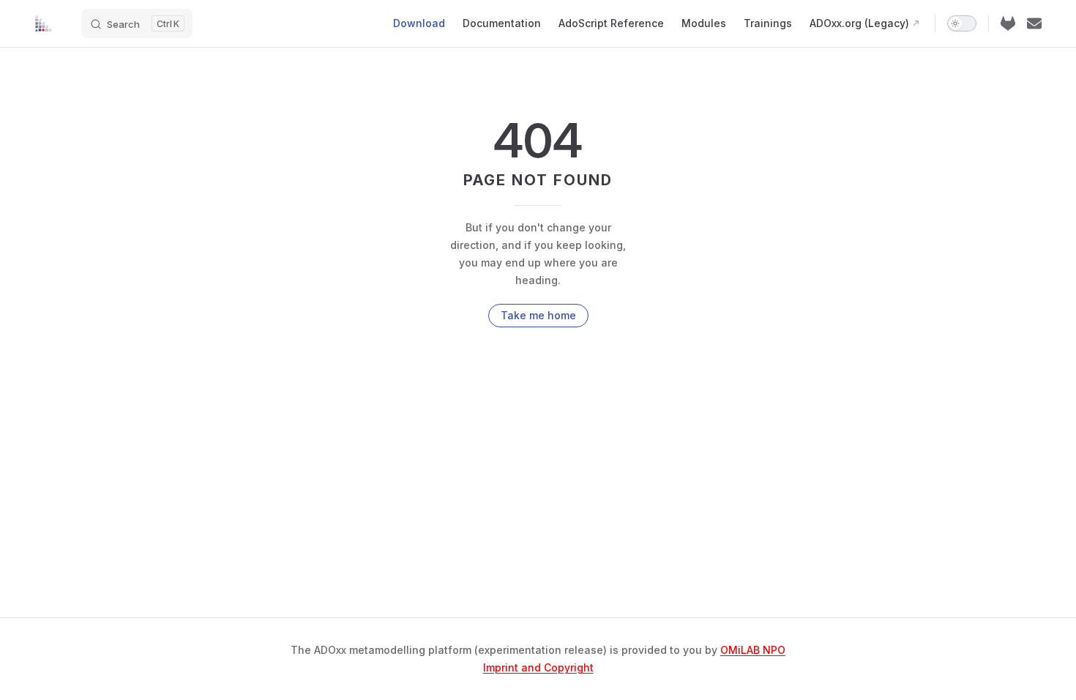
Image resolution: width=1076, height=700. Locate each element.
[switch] (961, 23)
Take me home (538, 315)
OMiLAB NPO (752, 650)
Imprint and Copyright (538, 667)
